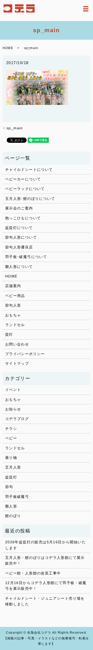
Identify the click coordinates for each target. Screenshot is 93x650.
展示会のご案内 (19, 208)
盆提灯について (19, 228)
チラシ (11, 428)
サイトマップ (17, 363)
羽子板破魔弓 (17, 497)
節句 (9, 487)
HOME (8, 48)
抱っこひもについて (23, 218)
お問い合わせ (17, 344)
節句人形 (13, 305)
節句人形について (21, 237)
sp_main (14, 128)
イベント (13, 390)
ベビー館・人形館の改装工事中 (33, 573)
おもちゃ (13, 315)
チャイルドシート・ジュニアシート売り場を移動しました (45, 601)
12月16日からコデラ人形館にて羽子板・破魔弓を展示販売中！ (46, 586)
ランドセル (15, 325)
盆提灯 (11, 477)
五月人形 (13, 467)
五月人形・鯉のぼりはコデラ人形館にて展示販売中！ (45, 560)
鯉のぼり (13, 516)
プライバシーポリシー (25, 354)
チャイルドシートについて (29, 169)
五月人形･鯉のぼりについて (30, 199)
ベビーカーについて (23, 179)
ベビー (11, 438)
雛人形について (19, 267)
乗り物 (11, 458)
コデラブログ (17, 419)
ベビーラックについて (25, 189)
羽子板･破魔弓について (26, 257)
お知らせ (13, 409)
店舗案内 (13, 286)
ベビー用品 (15, 296)
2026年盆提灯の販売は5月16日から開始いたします (45, 545)
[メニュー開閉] (85, 8)
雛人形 (11, 506)
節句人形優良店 (19, 247)
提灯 (9, 334)
